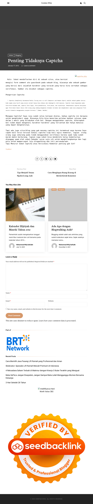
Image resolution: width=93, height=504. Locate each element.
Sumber (9, 149)
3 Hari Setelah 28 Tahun (16, 382)
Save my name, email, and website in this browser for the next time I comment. (34, 309)
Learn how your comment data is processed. (57, 320)
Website (51, 301)
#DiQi (54, 189)
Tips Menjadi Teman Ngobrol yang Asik (25, 172)
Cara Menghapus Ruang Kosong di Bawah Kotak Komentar (62, 172)
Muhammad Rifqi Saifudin (24, 245)
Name (8, 293)
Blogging (18, 55)
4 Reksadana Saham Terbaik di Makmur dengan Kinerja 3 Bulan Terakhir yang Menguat (42, 370)
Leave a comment (29, 66)
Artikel (11, 55)
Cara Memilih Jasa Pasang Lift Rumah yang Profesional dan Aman (34, 361)
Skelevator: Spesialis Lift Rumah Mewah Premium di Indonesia (32, 366)
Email (8, 301)
